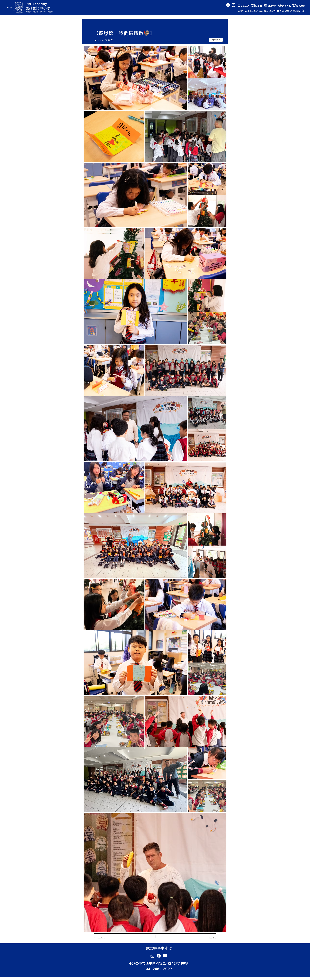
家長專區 (286, 6)
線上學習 (272, 6)
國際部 (50, 11)
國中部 (43, 11)
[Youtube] (165, 955)
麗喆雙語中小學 (37, 8)
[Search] (302, 10)
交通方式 (245, 6)
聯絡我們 (300, 6)
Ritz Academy (36, 4)
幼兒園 (29, 11)
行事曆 (258, 6)
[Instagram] (233, 5)
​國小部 (36, 11)
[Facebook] (228, 5)
